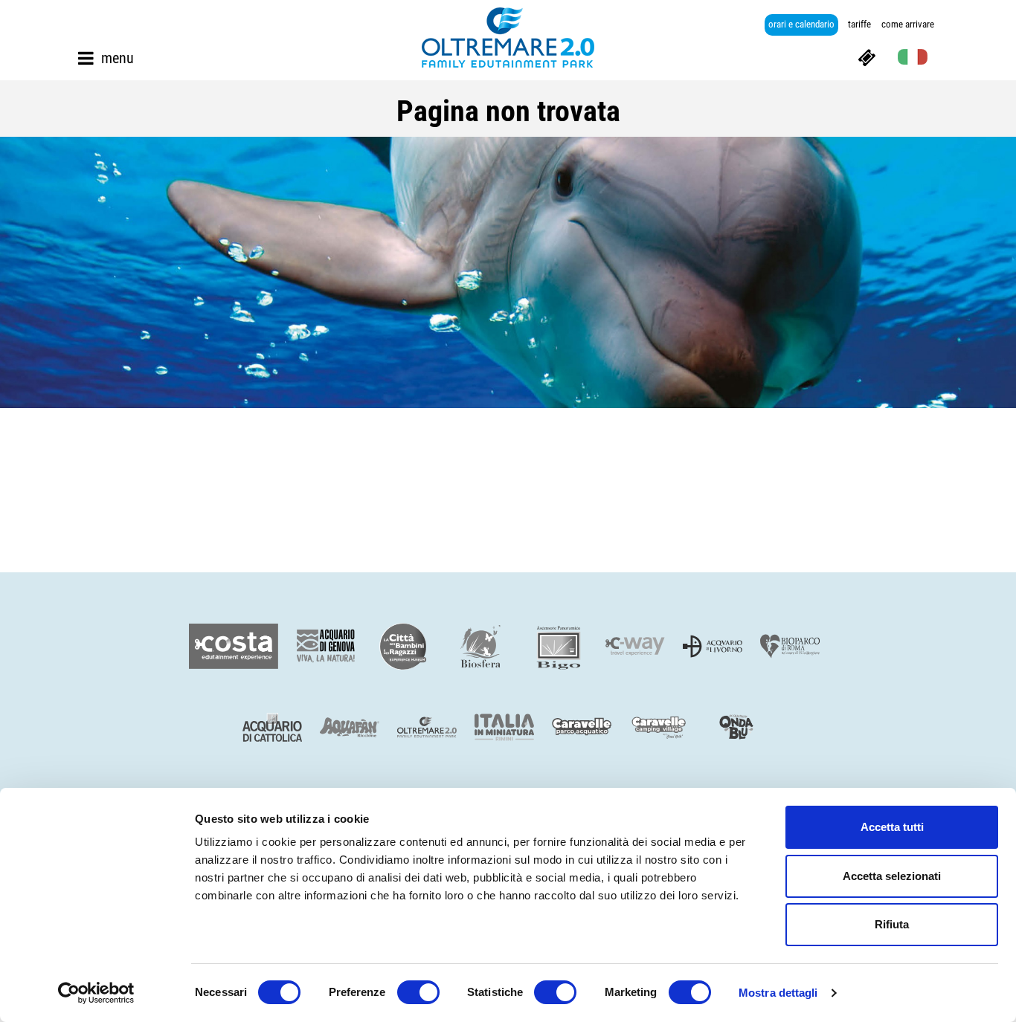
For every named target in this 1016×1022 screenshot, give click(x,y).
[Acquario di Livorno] (712, 646)
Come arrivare (907, 24)
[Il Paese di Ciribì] (659, 727)
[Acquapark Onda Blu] (736, 727)
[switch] (418, 992)
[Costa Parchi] (233, 646)
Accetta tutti (892, 827)
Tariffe (859, 24)
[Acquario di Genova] (326, 646)
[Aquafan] (349, 727)
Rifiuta (892, 924)
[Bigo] (558, 646)
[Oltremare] (508, 37)
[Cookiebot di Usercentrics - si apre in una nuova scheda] (96, 993)
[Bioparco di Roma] (790, 646)
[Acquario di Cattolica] (272, 727)
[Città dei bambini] (403, 646)
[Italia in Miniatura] (504, 727)
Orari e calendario (801, 24)
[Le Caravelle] (581, 727)
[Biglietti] (866, 56)
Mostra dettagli (778, 992)
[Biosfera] (480, 646)
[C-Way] (635, 646)
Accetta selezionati (892, 876)
